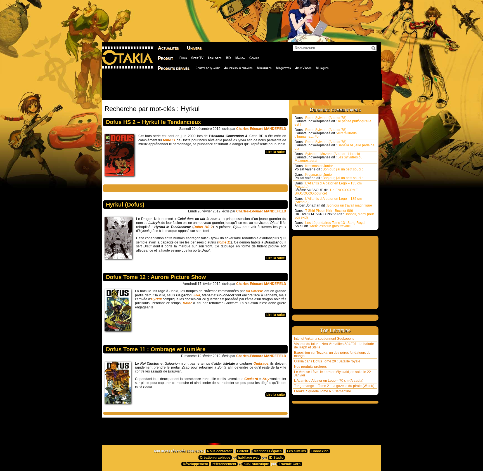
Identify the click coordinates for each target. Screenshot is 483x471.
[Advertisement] (241, 86)
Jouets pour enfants (238, 68)
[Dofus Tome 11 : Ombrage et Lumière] (119, 384)
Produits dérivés (173, 68)
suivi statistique (256, 464)
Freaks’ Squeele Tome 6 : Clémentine (322, 391)
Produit (165, 58)
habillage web (248, 458)
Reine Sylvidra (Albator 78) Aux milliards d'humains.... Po (326, 133)
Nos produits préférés (310, 367)
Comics (254, 58)
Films (183, 58)
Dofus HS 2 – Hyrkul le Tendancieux (153, 122)
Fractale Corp (289, 464)
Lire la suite (275, 152)
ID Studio (276, 458)
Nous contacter (219, 451)
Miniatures (264, 68)
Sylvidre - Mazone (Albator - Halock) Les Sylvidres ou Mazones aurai (329, 157)
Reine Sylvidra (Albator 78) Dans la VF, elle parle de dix (335, 145)
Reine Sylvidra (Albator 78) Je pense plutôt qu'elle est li (333, 121)
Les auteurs (296, 451)
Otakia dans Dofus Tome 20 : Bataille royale (327, 361)
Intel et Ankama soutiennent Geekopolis (324, 339)
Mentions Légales (268, 451)
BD (228, 58)
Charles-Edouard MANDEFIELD (261, 129)
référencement (224, 464)
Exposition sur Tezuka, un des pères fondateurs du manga (332, 354)
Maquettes (283, 68)
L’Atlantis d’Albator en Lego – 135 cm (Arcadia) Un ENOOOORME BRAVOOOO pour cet (328, 188)
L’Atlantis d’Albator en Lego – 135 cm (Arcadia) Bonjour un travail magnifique (333, 202)
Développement (195, 464)
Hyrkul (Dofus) (125, 204)
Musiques (322, 68)
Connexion (319, 451)
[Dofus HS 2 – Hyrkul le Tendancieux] (121, 156)
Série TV (197, 58)
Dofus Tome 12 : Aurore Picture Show (156, 277)
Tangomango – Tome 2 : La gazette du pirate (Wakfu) (334, 386)
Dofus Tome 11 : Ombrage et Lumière (155, 349)
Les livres (214, 58)
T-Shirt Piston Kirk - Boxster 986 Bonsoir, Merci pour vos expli (334, 214)
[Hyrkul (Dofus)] (120, 239)
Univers (194, 48)
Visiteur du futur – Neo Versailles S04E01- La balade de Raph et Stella (334, 345)
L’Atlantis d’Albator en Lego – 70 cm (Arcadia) (328, 381)
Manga (240, 58)
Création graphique (215, 458)
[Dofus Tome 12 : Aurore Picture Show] (119, 311)
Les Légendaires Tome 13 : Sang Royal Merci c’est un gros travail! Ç (330, 224)
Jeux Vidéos (303, 68)
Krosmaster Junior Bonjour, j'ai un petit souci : (329, 167)
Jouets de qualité (208, 68)
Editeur (242, 451)
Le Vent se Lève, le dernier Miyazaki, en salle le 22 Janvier (332, 373)
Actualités (168, 48)
